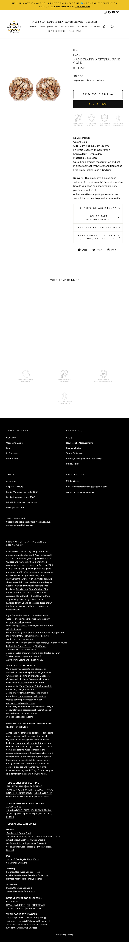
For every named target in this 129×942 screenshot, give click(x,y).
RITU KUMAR (38, 789)
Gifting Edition (57, 31)
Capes (21, 833)
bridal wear (22, 615)
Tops (27, 843)
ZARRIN (29, 813)
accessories (33, 642)
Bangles (30, 872)
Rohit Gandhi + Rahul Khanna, (30, 596)
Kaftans (49, 836)
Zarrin (28, 646)
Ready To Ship (55, 22)
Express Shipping (74, 22)
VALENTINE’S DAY (16, 908)
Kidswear (82, 27)
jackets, (32, 632)
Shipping (77, 80)
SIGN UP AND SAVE (15, 518)
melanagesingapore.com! (20, 716)
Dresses (15, 836)
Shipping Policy (73, 448)
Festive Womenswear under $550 (22, 492)
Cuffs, (41, 875)
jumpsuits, (41, 632)
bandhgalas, (46, 653)
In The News (12, 453)
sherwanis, (27, 653)
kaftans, (50, 632)
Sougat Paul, (30, 599)
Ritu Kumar (40, 646)
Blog (8, 448)
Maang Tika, (21, 878)
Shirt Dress (24, 840)
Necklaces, (20, 872)
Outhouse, (55, 642)
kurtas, (18, 653)
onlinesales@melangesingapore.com (89, 486)
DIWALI (10, 905)
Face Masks (29, 891)
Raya (77, 55)
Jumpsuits (40, 836)
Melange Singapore (40, 676)
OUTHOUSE (23, 810)
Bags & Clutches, (14, 888)
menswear (15, 649)
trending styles (16, 622)
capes (57, 632)
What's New (38, 22)
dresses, (17, 632)
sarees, (24, 625)
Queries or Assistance (98, 208)
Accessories (67, 27)
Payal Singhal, (20, 689)
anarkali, (32, 625)
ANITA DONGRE (34, 786)
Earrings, (10, 872)
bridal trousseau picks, (28, 696)
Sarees (33, 840)
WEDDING (20, 905)
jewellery (19, 642)
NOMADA (40, 813)
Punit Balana (19, 660)
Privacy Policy (72, 463)
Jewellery (52, 27)
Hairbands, (18, 891)
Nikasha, (37, 592)
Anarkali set (12, 833)
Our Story (11, 437)
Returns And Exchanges (98, 227)
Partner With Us (13, 458)
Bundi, (14, 862)
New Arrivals (12, 481)
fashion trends (17, 672)
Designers (91, 22)
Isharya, (46, 642)
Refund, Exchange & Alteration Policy (83, 458)
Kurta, (30, 859)
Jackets (30, 836)
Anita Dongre (22, 589)
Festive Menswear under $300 (20, 497)
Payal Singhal (36, 660)
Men (42, 27)
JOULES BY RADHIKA (41, 810)
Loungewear (19, 846)
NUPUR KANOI (24, 793)
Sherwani (22, 862)
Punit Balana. (22, 603)
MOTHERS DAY (33, 908)
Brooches (37, 878)
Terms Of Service (74, 453)
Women (33, 27)
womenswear (33, 635)
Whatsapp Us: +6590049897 (80, 492)
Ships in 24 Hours (14, 486)
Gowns (23, 836)
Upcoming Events (14, 443)
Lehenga (14, 840)
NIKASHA (39, 793)
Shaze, (21, 646)
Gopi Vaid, (19, 599)
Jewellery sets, (21, 875)
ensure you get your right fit (28, 743)
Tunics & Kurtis (17, 843)
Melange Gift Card (15, 507)
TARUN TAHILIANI (15, 786)
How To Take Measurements (98, 217)
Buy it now (98, 104)
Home (76, 50)
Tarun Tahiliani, (36, 589)
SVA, (30, 656)
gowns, (24, 632)
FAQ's (69, 437)
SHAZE (20, 813)
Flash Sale (75, 31)
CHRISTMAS (38, 905)
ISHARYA (11, 810)
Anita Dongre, (21, 656)
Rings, (30, 878)
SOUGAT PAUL (42, 796)
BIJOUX (11, 813)
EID (28, 905)
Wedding (95, 27)
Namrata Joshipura (23, 592)
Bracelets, (33, 875)
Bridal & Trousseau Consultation (21, 502)
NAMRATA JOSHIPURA (18, 789)
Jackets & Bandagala (16, 859)
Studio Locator (73, 481)
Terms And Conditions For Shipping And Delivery (98, 237)
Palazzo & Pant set (34, 846)
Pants (33, 843)
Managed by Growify (64, 935)
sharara (40, 625)
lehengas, (16, 625)
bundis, (36, 653)
